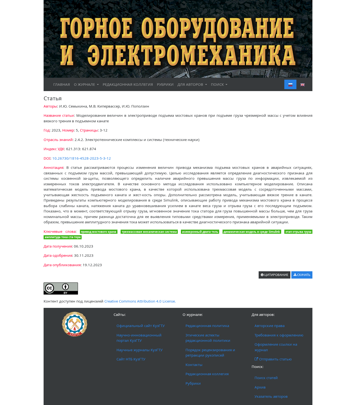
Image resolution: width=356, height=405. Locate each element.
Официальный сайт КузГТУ (140, 325)
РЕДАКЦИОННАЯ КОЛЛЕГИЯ (128, 84)
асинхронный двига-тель (200, 232)
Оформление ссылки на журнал (276, 347)
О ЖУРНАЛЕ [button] (85, 84)
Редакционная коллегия (207, 373)
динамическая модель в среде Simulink (252, 232)
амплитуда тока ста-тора (63, 237)
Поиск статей (266, 377)
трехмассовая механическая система (149, 232)
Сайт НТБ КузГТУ (130, 359)
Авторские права (270, 325)
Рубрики (193, 383)
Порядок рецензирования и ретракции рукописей (210, 352)
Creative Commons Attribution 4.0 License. (140, 301)
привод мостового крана (98, 232)
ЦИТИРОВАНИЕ (275, 275)
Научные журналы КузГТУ (139, 349)
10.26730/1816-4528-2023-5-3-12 (81, 158)
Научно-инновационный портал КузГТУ (139, 338)
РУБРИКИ (165, 84)
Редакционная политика (207, 325)
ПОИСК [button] (218, 84)
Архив (260, 387)
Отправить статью (275, 359)
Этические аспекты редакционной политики (208, 338)
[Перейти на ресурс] (178, 38)
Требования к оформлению (279, 335)
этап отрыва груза (298, 232)
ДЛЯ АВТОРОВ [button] (191, 84)
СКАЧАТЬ (303, 275)
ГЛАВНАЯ (61, 84)
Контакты (194, 364)
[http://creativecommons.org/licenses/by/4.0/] (61, 288)
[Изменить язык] (302, 84)
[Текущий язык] (290, 84)
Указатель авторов (271, 396)
